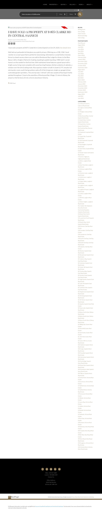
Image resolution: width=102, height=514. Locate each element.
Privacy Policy (74, 497)
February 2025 (82, 82)
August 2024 (81, 94)
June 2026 (81, 49)
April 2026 (81, 53)
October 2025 (82, 65)
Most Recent (81, 43)
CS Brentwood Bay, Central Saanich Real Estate (23, 41)
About (89, 4)
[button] (42, 469)
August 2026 (81, 45)
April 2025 (81, 78)
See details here (65, 48)
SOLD (82, 10)
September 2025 (82, 67)
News (81, 4)
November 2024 (82, 88)
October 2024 (82, 90)
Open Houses (82, 33)
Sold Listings (81, 37)
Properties (53, 4)
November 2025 (82, 63)
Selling (72, 4)
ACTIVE (75, 10)
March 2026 (81, 55)
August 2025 (81, 69)
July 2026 (80, 47)
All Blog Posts (81, 29)
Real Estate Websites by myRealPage (86, 497)
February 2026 (82, 57)
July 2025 (80, 71)
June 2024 (81, 98)
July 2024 (80, 96)
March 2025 (81, 80)
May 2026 (81, 51)
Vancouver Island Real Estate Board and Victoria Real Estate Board (49, 506)
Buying (63, 4)
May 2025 (81, 75)
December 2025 (82, 61)
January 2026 (81, 59)
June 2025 (81, 73)
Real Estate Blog (82, 35)
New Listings (81, 31)
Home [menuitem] (45, 4)
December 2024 (82, 86)
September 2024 (82, 92)
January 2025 (81, 84)
